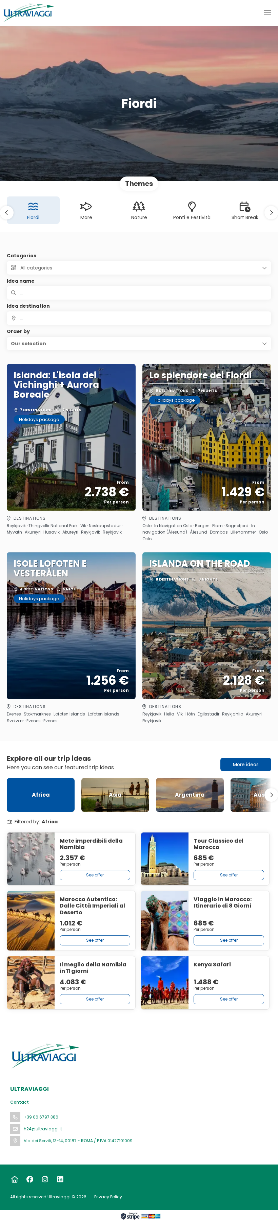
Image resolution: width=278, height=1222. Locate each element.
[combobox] (139, 318)
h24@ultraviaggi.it (43, 1129)
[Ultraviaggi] (44, 1055)
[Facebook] (29, 1179)
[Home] (14, 1179)
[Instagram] (45, 1179)
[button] (7, 212)
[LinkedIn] (60, 1179)
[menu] (267, 12)
